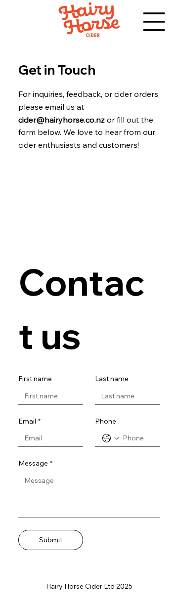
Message (35, 463)
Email (29, 421)
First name (35, 378)
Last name (112, 378)
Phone (105, 421)
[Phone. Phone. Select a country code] (111, 438)
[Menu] (154, 21)
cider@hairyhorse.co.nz (61, 120)
